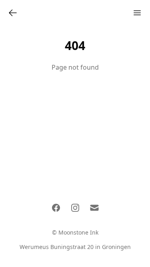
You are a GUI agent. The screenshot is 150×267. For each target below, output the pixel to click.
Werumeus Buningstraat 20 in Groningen (75, 247)
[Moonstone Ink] (12, 12)
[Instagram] (75, 208)
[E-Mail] (94, 208)
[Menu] (137, 12)
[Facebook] (56, 208)
